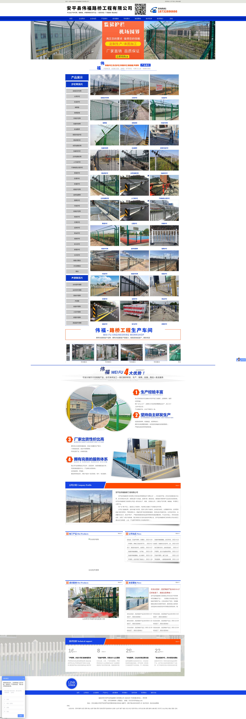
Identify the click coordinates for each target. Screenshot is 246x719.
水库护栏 (77, 96)
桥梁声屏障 (77, 317)
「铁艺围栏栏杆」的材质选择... (162, 547)
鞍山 (167, 708)
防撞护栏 (77, 184)
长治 (127, 708)
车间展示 (127, 18)
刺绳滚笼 (77, 113)
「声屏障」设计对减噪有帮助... (162, 551)
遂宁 (121, 708)
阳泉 (95, 708)
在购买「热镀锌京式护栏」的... (162, 543)
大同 (139, 708)
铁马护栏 (77, 244)
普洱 (104, 708)
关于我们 (173, 1)
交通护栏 (77, 178)
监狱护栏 (77, 227)
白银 (153, 708)
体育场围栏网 (77, 145)
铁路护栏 (77, 217)
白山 (163, 708)
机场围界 (77, 129)
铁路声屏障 (77, 306)
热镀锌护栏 (77, 151)
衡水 (110, 708)
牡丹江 (160, 708)
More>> (178, 485)
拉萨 (92, 708)
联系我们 (167, 1)
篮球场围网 (77, 195)
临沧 (124, 708)
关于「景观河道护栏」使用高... (136, 547)
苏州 (76, 708)
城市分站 (153, 692)
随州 (79, 708)
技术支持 (149, 18)
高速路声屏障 (77, 323)
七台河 (117, 708)
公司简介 (86, 692)
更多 (173, 708)
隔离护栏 (77, 200)
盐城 (107, 708)
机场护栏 (77, 102)
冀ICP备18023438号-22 (134, 703)
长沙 (130, 708)
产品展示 (104, 18)
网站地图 (178, 1)
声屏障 (77, 301)
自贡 (83, 708)
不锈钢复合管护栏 (77, 167)
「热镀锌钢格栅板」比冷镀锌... (136, 555)
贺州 (133, 708)
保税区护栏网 (77, 91)
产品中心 (105, 692)
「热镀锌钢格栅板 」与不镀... (136, 551)
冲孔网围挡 (77, 266)
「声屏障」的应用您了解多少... (136, 559)
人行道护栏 (77, 162)
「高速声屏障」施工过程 (160, 555)
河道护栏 (77, 206)
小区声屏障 (77, 312)
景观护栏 (77, 173)
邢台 (136, 708)
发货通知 (138, 18)
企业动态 (93, 18)
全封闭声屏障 (77, 290)
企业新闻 (96, 692)
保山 (89, 708)
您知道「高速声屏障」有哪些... (136, 539)
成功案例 (115, 18)
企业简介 (82, 18)
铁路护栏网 (77, 211)
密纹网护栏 (77, 140)
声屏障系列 (77, 278)
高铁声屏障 (77, 295)
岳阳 (147, 708)
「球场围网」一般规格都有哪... (162, 559)
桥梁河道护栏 (77, 134)
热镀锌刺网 (77, 124)
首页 (70, 18)
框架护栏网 (77, 189)
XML (68, 706)
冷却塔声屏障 (77, 284)
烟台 (170, 708)
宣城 (101, 708)
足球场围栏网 (77, 156)
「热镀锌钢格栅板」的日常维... (162, 539)
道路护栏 (77, 238)
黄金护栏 (77, 233)
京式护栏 (77, 255)
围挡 (77, 271)
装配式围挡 (77, 260)
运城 (113, 708)
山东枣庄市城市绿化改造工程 (93, 619)
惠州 (150, 708)
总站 (171, 18)
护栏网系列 (77, 84)
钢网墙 (77, 107)
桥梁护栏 (77, 249)
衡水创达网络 (154, 703)
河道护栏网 (77, 118)
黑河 (98, 708)
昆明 (86, 708)
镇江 (156, 708)
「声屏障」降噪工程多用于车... (136, 543)
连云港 (143, 708)
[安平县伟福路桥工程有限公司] (123, 15)
